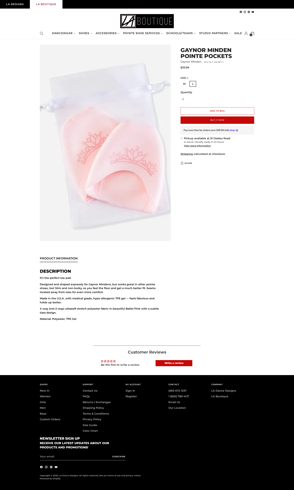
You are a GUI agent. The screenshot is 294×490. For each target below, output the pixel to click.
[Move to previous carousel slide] (244, 339)
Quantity (186, 92)
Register (131, 396)
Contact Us (90, 390)
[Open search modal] (41, 33)
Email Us (174, 402)
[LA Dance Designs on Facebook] (240, 12)
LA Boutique (219, 396)
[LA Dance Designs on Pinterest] (248, 12)
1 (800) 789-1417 (178, 396)
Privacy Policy (92, 419)
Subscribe (119, 456)
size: (185, 77)
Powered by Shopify (50, 478)
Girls (43, 402)
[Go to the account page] (246, 33)
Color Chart (90, 430)
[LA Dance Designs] (147, 21)
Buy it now (217, 120)
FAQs (86, 396)
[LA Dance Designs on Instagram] (244, 12)
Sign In (130, 390)
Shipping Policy (93, 407)
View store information (197, 145)
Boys (43, 413)
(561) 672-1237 (177, 390)
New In (44, 390)
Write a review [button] (173, 363)
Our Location (177, 407)
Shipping (187, 153)
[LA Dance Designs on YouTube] (252, 12)
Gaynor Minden (191, 61)
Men (43, 407)
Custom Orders (50, 419)
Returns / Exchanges (97, 402)
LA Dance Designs (223, 390)
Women (45, 396)
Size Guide (90, 425)
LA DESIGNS (15, 4)
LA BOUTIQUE (46, 4)
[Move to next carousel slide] (251, 339)
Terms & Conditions (96, 413)
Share (188, 163)
